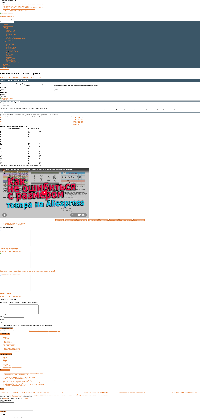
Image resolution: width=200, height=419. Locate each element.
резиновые (38, 77)
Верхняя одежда (10, 50)
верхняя (20, 392)
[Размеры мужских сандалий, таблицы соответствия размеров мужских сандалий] (15, 268)
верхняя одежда (27, 392)
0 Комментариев (24, 77)
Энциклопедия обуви (7, 16)
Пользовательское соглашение (11, 351)
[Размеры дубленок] (15, 290)
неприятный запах (156, 392)
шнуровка (105, 395)
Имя (1, 316)
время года (46, 392)
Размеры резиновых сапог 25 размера (14, 224)
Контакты (5, 346)
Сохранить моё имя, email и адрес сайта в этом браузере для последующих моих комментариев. (27, 325)
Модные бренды (10, 60)
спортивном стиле (57, 395)
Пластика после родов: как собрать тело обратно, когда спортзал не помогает (23, 7)
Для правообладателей (9, 345)
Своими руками (10, 58)
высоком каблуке (53, 392)
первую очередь (194, 392)
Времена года (6, 65)
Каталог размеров (8, 26)
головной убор (60, 392)
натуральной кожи (124, 392)
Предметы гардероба (11, 34)
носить (167, 392)
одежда (31, 77)
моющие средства (97, 392)
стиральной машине (67, 395)
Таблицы (5, 64)
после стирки (3, 395)
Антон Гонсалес (16, 77)
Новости (5, 24)
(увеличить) (3, 99)
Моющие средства (11, 61)
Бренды (5, 360)
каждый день (87, 392)
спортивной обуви (50, 395)
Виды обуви (9, 54)
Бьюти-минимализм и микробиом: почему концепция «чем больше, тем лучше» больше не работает (29, 380)
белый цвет (7, 392)
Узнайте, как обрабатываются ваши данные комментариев (44, 331)
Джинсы (5, 364)
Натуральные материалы (12, 53)
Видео (4, 337)
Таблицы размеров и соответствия (12, 367)
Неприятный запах (14, 62)
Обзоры (8, 33)
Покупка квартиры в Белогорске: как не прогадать (16, 6)
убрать (83, 395)
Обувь (4, 358)
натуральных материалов (136, 392)
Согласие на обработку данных (11, 348)
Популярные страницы (9, 344)
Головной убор (10, 44)
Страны (5, 362)
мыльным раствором (113, 392)
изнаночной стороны (80, 392)
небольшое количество (147, 392)
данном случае (72, 392)
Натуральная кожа (11, 47)
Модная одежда (13, 51)
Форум (5, 67)
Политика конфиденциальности (11, 349)
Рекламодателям (7, 342)
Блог (4, 41)
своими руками (36, 395)
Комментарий (4, 314)
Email (2, 319)
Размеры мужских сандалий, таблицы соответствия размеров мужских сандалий (27, 271)
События (5, 27)
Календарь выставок (8, 37)
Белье (4, 361)
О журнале (6, 338)
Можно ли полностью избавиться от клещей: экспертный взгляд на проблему (24, 384)
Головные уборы (7, 365)
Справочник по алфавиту (10, 339)
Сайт (1, 322)
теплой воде (77, 395)
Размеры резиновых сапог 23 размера (14, 223)
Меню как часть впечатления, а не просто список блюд (17, 381)
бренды (15, 392)
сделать (43, 395)
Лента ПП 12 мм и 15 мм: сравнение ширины (15, 10)
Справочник (6, 341)
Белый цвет (9, 57)
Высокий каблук (10, 48)
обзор (170, 392)
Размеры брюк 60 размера (9, 248)
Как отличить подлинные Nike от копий (14, 385)
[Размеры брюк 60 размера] (15, 245)
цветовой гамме (99, 395)
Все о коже (9, 35)
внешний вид (37, 393)
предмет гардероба (27, 395)
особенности (185, 392)
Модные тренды (10, 30)
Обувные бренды (10, 28)
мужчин (105, 392)
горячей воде (66, 392)
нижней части (162, 392)
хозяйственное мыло (90, 395)
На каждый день (10, 31)
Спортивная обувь (11, 46)
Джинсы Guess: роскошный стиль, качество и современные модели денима (23, 4)
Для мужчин (9, 55)
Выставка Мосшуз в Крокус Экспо (15, 38)
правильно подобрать (17, 395)
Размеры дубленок (6, 293)
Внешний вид (10, 43)
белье (12, 392)
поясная (9, 395)
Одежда (5, 357)
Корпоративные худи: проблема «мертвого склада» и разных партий (21, 383)
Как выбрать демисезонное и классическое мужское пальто (19, 9)
